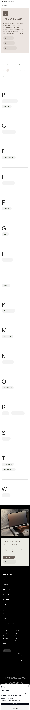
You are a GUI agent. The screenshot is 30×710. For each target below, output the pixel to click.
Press (16, 638)
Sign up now (7, 650)
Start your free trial (9, 561)
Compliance (5, 640)
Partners (5, 633)
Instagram (20, 660)
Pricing (4, 604)
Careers (16, 635)
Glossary (5, 618)
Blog (4, 613)
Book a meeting (8, 557)
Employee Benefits (7, 589)
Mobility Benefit (6, 594)
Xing (19, 653)
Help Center (5, 620)
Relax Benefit (6, 599)
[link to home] (7, 575)
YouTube (20, 655)
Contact (16, 640)
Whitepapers (6, 615)
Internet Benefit (6, 597)
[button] (27, 1)
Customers (5, 643)
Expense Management (8, 582)
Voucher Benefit (6, 601)
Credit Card (5, 584)
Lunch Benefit (6, 592)
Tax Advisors (6, 638)
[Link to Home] (4, 1)
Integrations (5, 630)
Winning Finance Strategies (9, 623)
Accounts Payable (7, 587)
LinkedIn (20, 650)
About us (17, 633)
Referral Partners (7, 635)
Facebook (20, 658)
